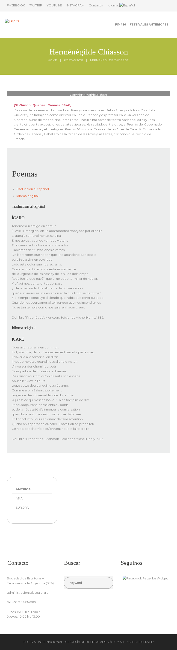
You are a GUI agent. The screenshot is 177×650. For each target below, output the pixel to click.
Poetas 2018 (73, 60)
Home (52, 60)
